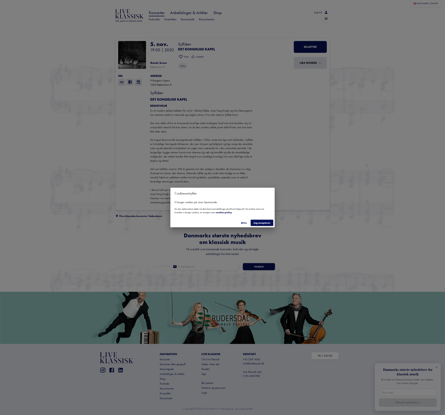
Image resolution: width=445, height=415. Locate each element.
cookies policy (224, 212)
